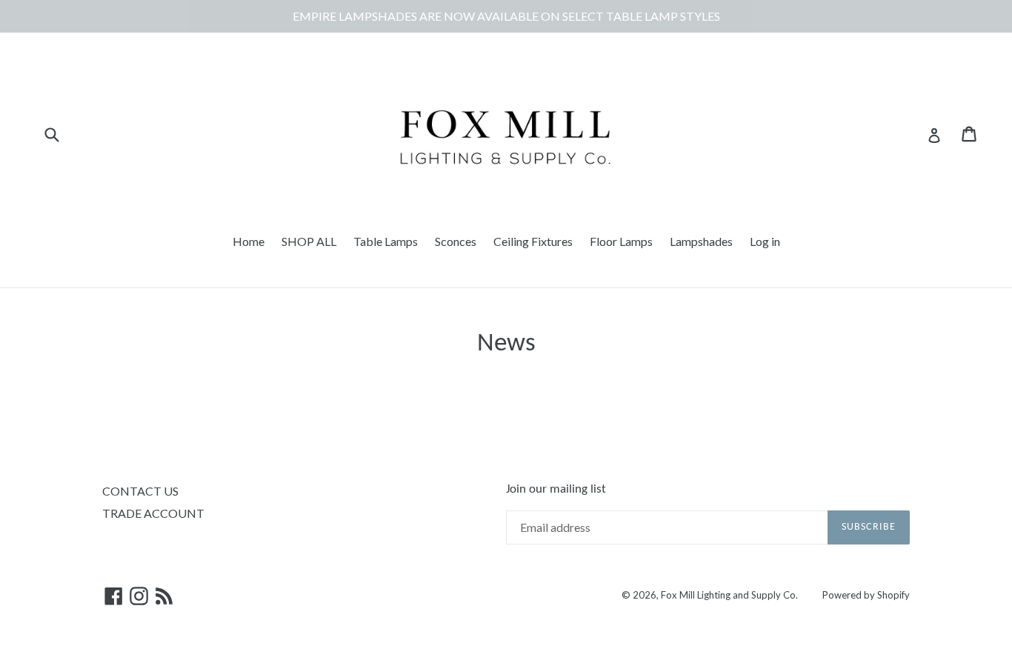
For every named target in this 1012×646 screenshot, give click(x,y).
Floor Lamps (621, 241)
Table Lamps (385, 241)
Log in (765, 241)
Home (248, 241)
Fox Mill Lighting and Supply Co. (729, 595)
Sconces (455, 241)
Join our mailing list (556, 489)
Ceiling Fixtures (533, 241)
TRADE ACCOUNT (153, 513)
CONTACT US (140, 491)
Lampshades (701, 241)
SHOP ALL (309, 241)
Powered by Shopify (866, 595)
